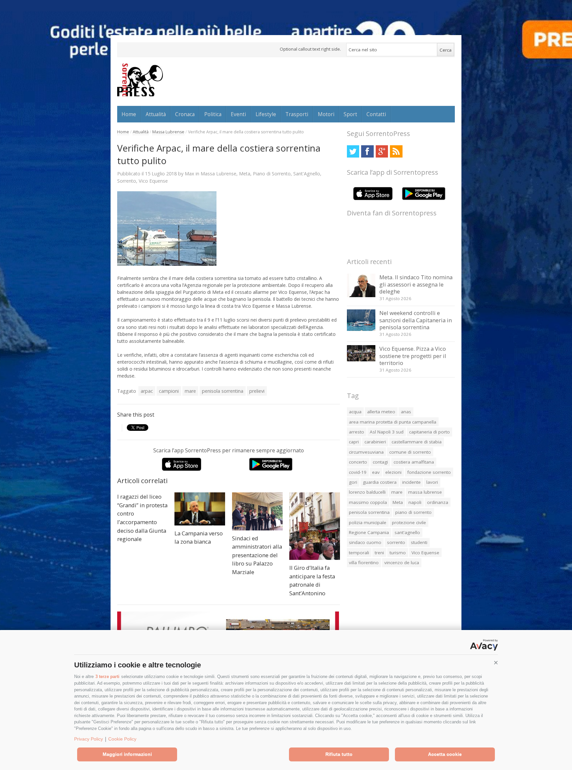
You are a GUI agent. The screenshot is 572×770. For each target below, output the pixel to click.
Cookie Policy (122, 739)
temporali (359, 553)
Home (128, 114)
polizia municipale (367, 522)
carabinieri (375, 442)
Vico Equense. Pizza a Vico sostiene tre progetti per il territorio (412, 356)
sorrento (396, 542)
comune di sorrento (410, 452)
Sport (350, 114)
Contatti (376, 114)
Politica (212, 114)
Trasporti (296, 114)
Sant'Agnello (306, 173)
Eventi (238, 114)
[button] (496, 663)
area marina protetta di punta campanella (392, 422)
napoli (414, 502)
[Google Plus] (382, 151)
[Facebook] (367, 151)
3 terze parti (107, 676)
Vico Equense (153, 181)
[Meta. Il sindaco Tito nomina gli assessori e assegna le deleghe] (361, 295)
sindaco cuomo (365, 542)
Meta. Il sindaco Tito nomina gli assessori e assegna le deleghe (416, 284)
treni (379, 553)
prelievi (256, 391)
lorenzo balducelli (367, 492)
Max (189, 173)
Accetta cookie (445, 754)
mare (190, 391)
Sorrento (126, 181)
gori (353, 482)
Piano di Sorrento (272, 173)
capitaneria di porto (429, 432)
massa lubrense (425, 492)
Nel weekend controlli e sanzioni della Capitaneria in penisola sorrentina (415, 320)
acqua (355, 412)
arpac (147, 391)
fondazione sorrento (429, 472)
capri (354, 442)
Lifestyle (266, 114)
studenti (419, 542)
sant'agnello (407, 532)
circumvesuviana (366, 452)
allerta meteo (381, 412)
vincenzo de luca (401, 563)
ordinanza (437, 502)
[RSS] (396, 151)
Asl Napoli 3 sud (387, 432)
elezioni (393, 472)
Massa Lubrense (168, 132)
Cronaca (185, 114)
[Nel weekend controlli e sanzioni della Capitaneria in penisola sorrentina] (361, 329)
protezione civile (409, 522)
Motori (326, 114)
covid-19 (357, 472)
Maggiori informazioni (127, 754)
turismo (398, 553)
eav (376, 472)
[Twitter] (353, 151)
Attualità (156, 114)
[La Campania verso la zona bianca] (199, 508)
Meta (244, 173)
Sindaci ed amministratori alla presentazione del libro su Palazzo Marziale (257, 555)
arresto (356, 432)
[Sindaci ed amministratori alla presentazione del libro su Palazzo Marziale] (257, 511)
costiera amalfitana (414, 462)
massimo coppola (368, 502)
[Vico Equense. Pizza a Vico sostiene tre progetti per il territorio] (361, 359)
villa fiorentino (364, 563)
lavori (432, 482)
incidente (411, 482)
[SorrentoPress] (140, 79)
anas (406, 412)
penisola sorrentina (222, 391)
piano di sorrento (413, 512)
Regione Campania (369, 532)
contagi (380, 462)
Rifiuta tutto (339, 754)
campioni (169, 391)
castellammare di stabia (417, 442)
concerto (358, 462)
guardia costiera (380, 482)
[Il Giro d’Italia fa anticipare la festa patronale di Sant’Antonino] (314, 526)
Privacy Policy (88, 739)
